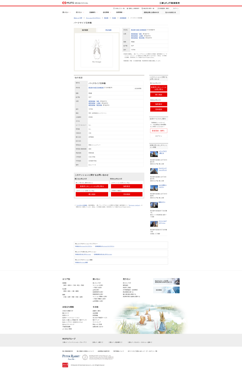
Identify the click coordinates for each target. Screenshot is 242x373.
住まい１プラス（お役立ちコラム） (73, 322)
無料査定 (125, 285)
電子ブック (96, 320)
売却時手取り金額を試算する (131, 296)
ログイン (176, 8)
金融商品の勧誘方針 (104, 351)
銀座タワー (162, 202)
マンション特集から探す (100, 296)
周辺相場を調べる (128, 292)
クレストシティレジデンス (163, 169)
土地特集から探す (98, 301)
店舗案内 (92, 12)
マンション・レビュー (134, 205)
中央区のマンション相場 (81, 262)
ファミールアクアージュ (163, 222)
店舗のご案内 (97, 311)
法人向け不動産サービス (100, 318)
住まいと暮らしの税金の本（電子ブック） (75, 320)
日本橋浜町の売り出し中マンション (103, 254)
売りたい (79, 12)
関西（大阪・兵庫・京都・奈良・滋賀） (73, 296)
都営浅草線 (134, 36)
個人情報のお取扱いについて (85, 351)
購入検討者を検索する (129, 294)
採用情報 (119, 12)
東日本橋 (141, 38)
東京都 (133, 30)
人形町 (141, 36)
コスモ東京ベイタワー (163, 186)
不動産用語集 (66, 327)
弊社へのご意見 (97, 324)
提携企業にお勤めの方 (151, 12)
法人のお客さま (170, 12)
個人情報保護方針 (67, 351)
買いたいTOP (97, 283)
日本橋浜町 (143, 30)
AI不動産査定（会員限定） (131, 290)
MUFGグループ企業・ (163, 281)
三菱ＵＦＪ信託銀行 (115, 342)
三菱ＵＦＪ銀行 (97, 342)
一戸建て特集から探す (99, 299)
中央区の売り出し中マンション (83, 254)
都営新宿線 (134, 34)
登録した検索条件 (134, 8)
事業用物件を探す (98, 294)
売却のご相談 (127, 287)
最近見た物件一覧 (149, 8)
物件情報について (118, 351)
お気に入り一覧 (119, 8)
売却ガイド (65, 315)
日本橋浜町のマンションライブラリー (104, 246)
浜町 (140, 34)
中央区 (137, 30)
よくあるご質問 (67, 329)
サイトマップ (97, 322)
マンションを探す (98, 285)
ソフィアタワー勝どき (163, 152)
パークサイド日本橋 (82, 205)
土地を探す (96, 290)
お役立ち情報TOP (67, 311)
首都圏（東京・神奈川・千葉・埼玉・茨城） (73, 284)
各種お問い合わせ (98, 327)
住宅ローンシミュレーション (71, 318)
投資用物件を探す (98, 292)
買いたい (65, 12)
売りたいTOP (127, 283)
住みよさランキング (68, 324)
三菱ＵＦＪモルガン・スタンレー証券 (139, 342)
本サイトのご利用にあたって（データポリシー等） (143, 351)
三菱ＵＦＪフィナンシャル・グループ (73, 342)
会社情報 (106, 12)
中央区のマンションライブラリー (83, 246)
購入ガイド (65, 313)
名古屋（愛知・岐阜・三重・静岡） (71, 290)
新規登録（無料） (164, 8)
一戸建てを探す (97, 287)
